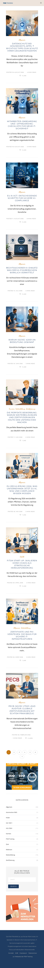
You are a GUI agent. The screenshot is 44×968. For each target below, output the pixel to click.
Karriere (12, 409)
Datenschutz (33, 953)
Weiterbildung (20, 409)
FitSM (22, 557)
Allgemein (22, 40)
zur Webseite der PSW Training (22, 956)
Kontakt (11, 953)
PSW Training (10, 839)
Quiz (7, 844)
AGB (16, 953)
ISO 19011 (9, 823)
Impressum (23, 953)
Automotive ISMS (11, 812)
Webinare (9, 850)
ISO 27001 (9, 828)
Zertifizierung (30, 409)
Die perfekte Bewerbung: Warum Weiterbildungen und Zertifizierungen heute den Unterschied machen (22, 417)
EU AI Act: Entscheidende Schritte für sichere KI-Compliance (22, 198)
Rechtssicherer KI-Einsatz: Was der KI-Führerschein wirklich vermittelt (22, 270)
